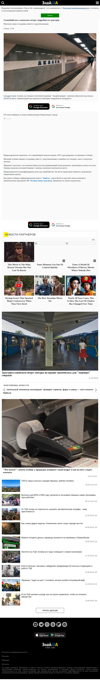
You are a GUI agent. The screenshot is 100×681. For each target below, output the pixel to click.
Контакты (5, 664)
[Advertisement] (50, 201)
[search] (2, 3)
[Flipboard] (58, 624)
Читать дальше (50, 610)
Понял (50, 15)
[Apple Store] (42, 635)
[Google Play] (58, 635)
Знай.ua (46, 178)
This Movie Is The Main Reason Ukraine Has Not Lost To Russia (19, 267)
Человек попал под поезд (41, 180)
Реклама (5, 656)
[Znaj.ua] (50, 3)
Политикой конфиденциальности (76, 8)
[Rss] (35, 624)
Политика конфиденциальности (14, 652)
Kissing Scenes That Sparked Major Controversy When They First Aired (19, 301)
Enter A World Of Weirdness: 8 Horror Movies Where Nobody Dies (80, 267)
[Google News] (52, 624)
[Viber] (47, 624)
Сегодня (7, 95)
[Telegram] (41, 624)
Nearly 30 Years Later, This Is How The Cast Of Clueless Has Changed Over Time (81, 301)
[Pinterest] (64, 624)
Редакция (5, 660)
